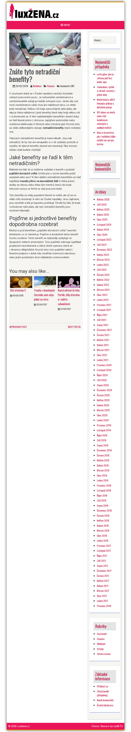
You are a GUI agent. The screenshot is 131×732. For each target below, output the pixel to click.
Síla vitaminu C (18, 290)
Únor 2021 (102, 355)
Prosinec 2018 (104, 485)
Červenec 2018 (104, 510)
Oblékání (101, 644)
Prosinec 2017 (104, 545)
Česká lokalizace (105, 705)
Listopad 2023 (104, 239)
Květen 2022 (103, 279)
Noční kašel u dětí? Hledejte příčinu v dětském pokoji (106, 103)
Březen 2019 (103, 470)
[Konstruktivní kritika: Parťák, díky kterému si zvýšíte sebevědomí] (69, 282)
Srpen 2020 (103, 385)
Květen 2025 (103, 209)
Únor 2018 (102, 535)
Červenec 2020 (104, 390)
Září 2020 (102, 380)
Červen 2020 (103, 395)
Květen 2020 (103, 400)
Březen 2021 (103, 350)
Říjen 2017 (102, 556)
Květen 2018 (103, 520)
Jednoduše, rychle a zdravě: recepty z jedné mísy (106, 90)
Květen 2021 (103, 340)
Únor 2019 (102, 475)
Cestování (102, 634)
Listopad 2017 (104, 550)
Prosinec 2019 (104, 425)
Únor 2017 (102, 596)
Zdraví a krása (104, 654)
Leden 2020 (103, 420)
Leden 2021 (102, 360)
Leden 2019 (102, 480)
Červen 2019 (103, 455)
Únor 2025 (102, 219)
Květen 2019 (103, 460)
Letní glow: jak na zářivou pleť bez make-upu (105, 78)
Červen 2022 (103, 275)
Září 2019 (101, 440)
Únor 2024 (102, 234)
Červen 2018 (103, 515)
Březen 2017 (103, 591)
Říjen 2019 (102, 435)
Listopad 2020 (104, 370)
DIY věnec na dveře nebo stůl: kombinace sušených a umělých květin (106, 119)
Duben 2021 (103, 345)
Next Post (73, 327)
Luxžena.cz (23, 726)
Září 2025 (102, 204)
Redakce (37, 86)
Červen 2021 (103, 335)
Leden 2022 (103, 300)
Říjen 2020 (102, 375)
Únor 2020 (102, 415)
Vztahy (100, 649)
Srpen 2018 (102, 505)
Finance (51, 86)
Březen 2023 (103, 259)
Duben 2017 (102, 586)
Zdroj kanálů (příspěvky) (103, 693)
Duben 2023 (103, 254)
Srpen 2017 (102, 566)
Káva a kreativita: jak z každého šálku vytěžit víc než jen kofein (106, 138)
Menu (66, 25)
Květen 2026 (103, 199)
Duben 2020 (103, 405)
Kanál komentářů (105, 700)
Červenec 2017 (104, 570)
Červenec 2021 (104, 330)
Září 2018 (101, 500)
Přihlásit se (102, 686)
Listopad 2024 (104, 224)
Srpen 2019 (102, 445)
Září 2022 (102, 269)
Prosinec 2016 (104, 606)
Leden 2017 (102, 601)
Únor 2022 (102, 295)
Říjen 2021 (102, 315)
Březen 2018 (103, 530)
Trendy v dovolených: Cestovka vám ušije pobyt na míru (44, 294)
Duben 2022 (103, 285)
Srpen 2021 (102, 325)
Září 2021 (101, 320)
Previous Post (19, 327)
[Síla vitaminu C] (21, 282)
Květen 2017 (103, 581)
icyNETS (118, 726)
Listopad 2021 (104, 310)
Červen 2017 (103, 576)
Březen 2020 (103, 410)
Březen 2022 (103, 290)
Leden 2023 (103, 265)
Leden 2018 (102, 540)
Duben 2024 (103, 229)
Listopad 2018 (104, 490)
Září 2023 (102, 244)
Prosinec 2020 (104, 365)
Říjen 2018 (102, 495)
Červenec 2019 (104, 450)
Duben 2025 (103, 214)
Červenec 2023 (104, 249)
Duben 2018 (103, 525)
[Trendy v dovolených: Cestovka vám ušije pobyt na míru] (45, 282)
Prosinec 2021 (104, 305)
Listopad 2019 (104, 430)
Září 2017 (101, 560)
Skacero (105, 726)
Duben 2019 (103, 465)
